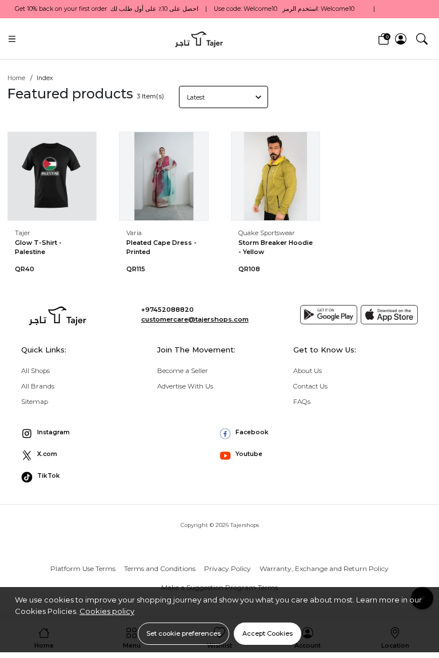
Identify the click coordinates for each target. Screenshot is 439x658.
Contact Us (310, 386)
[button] (422, 38)
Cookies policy (106, 611)
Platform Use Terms (82, 568)
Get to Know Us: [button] (324, 349)
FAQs (301, 402)
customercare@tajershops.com (195, 319)
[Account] (400, 39)
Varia (134, 233)
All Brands (37, 386)
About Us (307, 371)
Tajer (22, 233)
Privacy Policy (227, 568)
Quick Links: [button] (43, 349)
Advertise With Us (185, 386)
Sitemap (34, 402)
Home (16, 78)
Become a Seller (182, 371)
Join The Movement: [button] (196, 349)
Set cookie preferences (183, 633)
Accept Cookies (267, 633)
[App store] (389, 314)
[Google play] (328, 314)
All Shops (35, 371)
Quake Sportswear (266, 233)
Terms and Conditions (159, 568)
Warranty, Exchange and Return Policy (324, 568)
